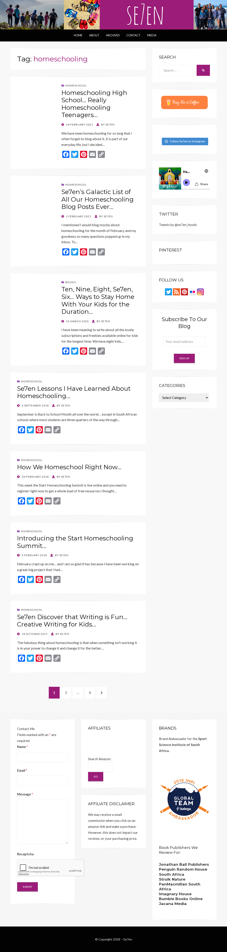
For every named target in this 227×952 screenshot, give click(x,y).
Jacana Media (173, 903)
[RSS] (176, 291)
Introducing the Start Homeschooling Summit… (75, 542)
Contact (133, 35)
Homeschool (76, 85)
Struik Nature (172, 879)
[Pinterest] (184, 291)
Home (78, 35)
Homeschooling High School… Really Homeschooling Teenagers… (94, 104)
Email (22, 770)
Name (22, 747)
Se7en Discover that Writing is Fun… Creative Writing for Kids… (72, 620)
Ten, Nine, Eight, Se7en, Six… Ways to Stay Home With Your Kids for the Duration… (97, 300)
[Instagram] (200, 291)
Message (25, 794)
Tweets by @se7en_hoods (178, 225)
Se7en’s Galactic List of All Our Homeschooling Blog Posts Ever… (97, 199)
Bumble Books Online (181, 899)
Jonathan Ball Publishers (184, 864)
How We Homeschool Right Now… (69, 467)
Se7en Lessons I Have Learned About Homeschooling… (74, 392)
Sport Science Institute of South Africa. (183, 745)
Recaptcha (25, 854)
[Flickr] (192, 291)
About (94, 35)
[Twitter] (168, 291)
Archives (113, 35)
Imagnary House (175, 894)
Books (70, 282)
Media (152, 35)
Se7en (127, 939)
